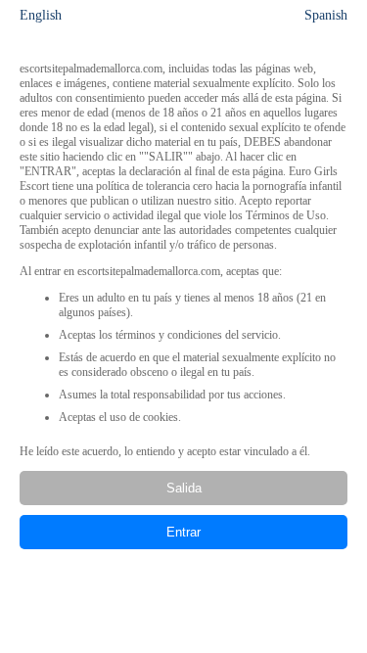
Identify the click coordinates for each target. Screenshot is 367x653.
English (41, 15)
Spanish (325, 15)
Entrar (183, 532)
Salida (184, 488)
